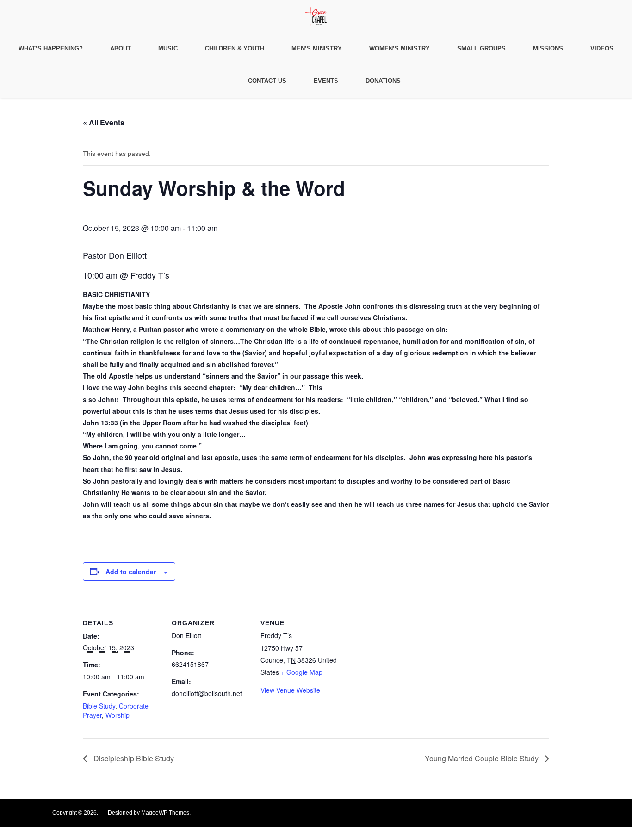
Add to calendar (130, 571)
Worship (117, 715)
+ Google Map (301, 672)
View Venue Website (290, 690)
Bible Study (99, 705)
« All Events (103, 122)
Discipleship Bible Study (133, 758)
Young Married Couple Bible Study (482, 758)
